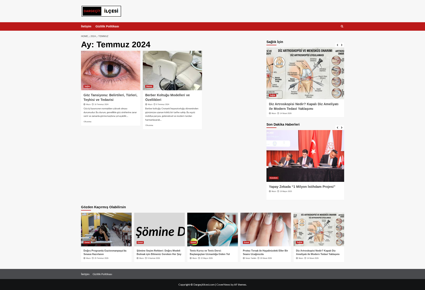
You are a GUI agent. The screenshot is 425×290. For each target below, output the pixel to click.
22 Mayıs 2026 (207, 258)
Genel (87, 242)
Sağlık (87, 86)
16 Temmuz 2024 (101, 104)
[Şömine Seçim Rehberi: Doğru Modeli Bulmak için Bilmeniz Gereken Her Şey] (159, 229)
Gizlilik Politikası (107, 26)
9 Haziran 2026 (154, 258)
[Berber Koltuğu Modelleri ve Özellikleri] (172, 70)
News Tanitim (251, 258)
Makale (149, 86)
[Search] (342, 26)
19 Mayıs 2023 (286, 191)
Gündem (274, 178)
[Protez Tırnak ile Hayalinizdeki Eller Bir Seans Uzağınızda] (265, 229)
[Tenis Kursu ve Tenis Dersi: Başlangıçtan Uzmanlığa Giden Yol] (212, 229)
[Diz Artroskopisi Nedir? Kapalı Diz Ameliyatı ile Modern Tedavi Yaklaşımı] (305, 73)
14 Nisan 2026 (286, 113)
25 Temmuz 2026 (101, 258)
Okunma (87, 121)
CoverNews (223, 284)
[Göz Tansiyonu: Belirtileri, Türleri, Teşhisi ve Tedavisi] (110, 70)
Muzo (88, 104)
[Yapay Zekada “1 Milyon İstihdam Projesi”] (305, 156)
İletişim (86, 26)
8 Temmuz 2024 (162, 104)
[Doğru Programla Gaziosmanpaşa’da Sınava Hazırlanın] (106, 229)
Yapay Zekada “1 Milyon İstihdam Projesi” (302, 186)
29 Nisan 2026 (266, 258)
